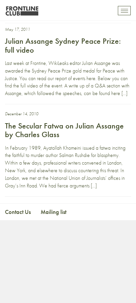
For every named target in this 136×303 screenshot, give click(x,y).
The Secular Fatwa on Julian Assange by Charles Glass (64, 130)
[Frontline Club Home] (21, 9)
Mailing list (53, 212)
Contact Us (18, 212)
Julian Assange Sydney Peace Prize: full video (63, 45)
